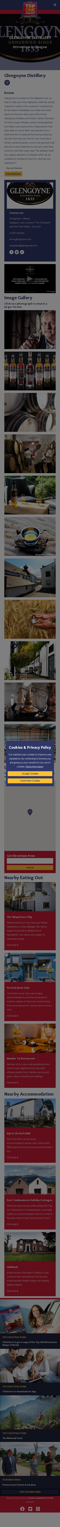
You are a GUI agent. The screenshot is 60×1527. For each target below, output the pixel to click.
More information (34, 766)
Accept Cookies (30, 773)
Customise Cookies (30, 780)
